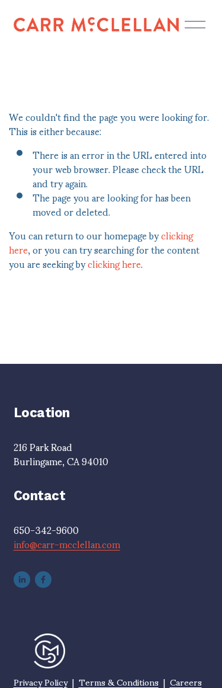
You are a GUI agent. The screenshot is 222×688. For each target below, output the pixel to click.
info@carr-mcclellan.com (67, 544)
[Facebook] (43, 579)
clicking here (114, 263)
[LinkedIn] (22, 579)
